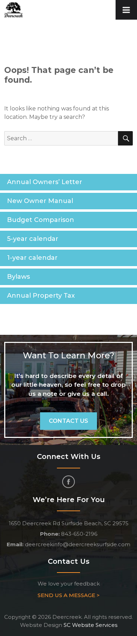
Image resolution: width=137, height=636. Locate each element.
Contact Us (68, 421)
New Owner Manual (40, 201)
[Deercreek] (13, 9)
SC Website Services (90, 625)
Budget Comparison (40, 220)
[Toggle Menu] (126, 10)
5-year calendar (32, 239)
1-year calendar (32, 258)
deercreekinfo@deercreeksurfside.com (77, 544)
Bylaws (18, 276)
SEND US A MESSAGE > (69, 595)
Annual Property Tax (41, 295)
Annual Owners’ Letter (44, 182)
